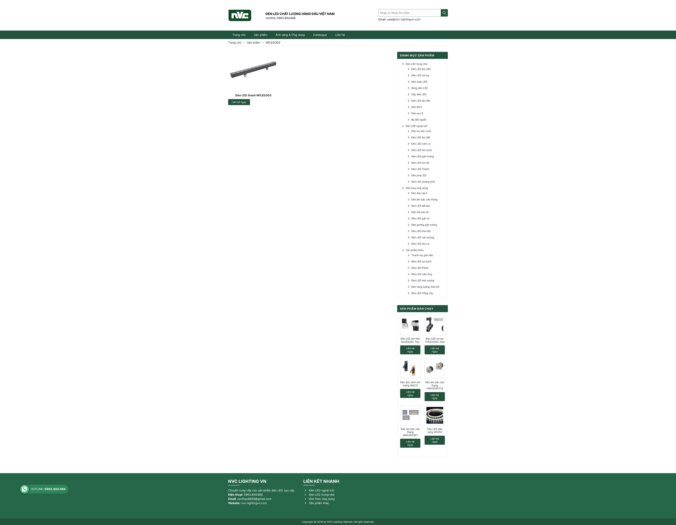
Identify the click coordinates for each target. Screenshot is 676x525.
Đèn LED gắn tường (422, 156)
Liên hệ (340, 35)
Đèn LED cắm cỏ (420, 143)
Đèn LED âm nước (421, 150)
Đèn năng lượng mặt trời (425, 286)
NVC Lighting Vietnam (340, 521)
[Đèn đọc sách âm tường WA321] (410, 368)
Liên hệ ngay (239, 102)
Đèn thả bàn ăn (420, 212)
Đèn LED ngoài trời (416, 125)
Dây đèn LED (418, 94)
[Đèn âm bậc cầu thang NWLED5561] (410, 415)
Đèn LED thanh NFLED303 (253, 95)
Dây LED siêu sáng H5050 (434, 430)
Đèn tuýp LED (419, 81)
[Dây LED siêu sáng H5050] (435, 415)
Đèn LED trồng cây (422, 293)
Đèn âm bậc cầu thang (424, 199)
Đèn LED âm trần (421, 68)
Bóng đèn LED (419, 87)
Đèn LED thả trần (421, 231)
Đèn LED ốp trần (420, 100)
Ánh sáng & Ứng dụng (290, 35)
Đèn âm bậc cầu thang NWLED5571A (434, 385)
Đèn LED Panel (419, 267)
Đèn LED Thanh (420, 169)
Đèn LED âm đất (420, 137)
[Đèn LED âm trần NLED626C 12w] (410, 325)
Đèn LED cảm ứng (421, 274)
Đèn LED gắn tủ (420, 218)
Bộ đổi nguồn (419, 119)
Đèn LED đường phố (423, 181)
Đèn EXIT (416, 106)
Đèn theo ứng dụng (417, 187)
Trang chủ (239, 35)
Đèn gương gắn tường (424, 224)
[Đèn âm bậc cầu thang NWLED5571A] (435, 368)
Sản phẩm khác (415, 250)
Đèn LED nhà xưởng (422, 280)
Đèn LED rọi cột (420, 162)
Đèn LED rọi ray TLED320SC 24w (435, 340)
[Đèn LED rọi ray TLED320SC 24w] (435, 325)
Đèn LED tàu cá (420, 243)
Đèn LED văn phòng (422, 237)
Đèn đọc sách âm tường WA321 (410, 384)
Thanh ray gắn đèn (422, 255)
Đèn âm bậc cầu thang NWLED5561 (410, 432)
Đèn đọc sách (419, 193)
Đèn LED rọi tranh (421, 261)
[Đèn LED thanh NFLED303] (253, 71)
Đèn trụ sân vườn (421, 131)
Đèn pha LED (418, 175)
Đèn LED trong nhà (416, 63)
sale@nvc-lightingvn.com (404, 19)
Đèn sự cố (417, 113)
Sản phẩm (260, 35)
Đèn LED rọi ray (420, 75)
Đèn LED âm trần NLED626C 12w (410, 340)
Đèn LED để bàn (420, 205)
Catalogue (320, 35)
